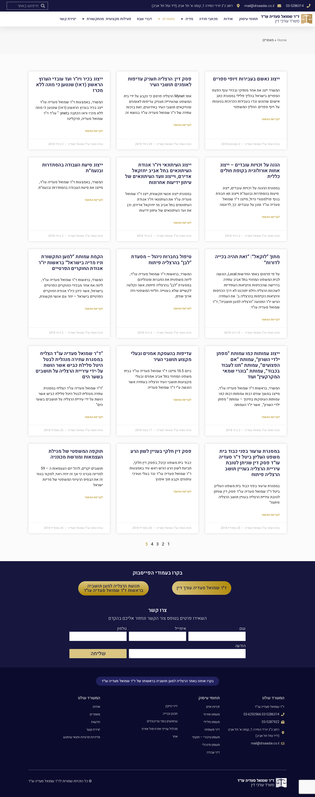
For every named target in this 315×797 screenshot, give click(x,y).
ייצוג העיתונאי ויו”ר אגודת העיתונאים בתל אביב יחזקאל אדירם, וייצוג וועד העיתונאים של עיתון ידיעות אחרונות (158, 173)
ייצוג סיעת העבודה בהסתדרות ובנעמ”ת (72, 167)
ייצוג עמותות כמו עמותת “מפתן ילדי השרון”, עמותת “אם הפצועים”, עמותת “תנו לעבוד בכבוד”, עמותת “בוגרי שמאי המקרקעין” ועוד (248, 365)
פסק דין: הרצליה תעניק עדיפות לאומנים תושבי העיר (159, 81)
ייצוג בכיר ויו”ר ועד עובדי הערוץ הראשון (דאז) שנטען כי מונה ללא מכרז (69, 84)
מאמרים (169, 19)
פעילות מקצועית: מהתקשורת (109, 19)
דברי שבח (144, 19)
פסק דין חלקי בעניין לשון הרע (161, 451)
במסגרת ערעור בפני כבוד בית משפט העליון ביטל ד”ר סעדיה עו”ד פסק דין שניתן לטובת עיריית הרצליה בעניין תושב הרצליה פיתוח (249, 463)
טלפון (122, 629)
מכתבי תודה (208, 19)
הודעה (240, 646)
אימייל (180, 629)
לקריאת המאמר (271, 119)
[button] (201, 588)
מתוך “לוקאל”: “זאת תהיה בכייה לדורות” (247, 259)
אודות (228, 19)
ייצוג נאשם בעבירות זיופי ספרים (246, 79)
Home (282, 40)
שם (242, 629)
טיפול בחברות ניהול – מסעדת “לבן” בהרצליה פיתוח (161, 259)
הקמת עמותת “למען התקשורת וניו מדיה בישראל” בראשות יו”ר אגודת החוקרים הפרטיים (70, 262)
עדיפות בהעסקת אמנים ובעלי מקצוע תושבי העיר (161, 356)
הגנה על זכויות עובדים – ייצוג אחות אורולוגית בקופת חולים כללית (250, 170)
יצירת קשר (67, 19)
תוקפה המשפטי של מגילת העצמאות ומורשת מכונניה (75, 454)
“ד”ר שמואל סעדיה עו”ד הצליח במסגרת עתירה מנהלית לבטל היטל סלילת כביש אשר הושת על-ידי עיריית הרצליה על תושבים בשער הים (69, 365)
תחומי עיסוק (248, 19)
